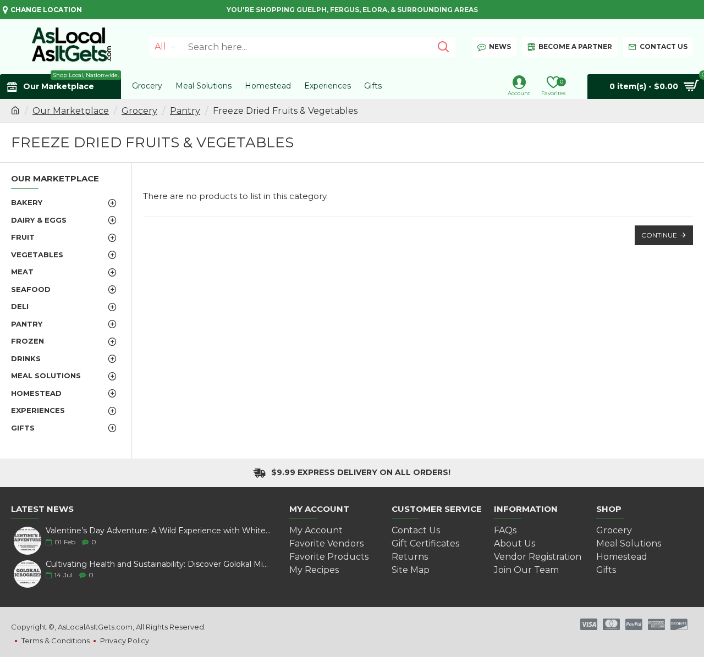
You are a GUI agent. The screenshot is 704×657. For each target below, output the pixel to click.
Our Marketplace (70, 111)
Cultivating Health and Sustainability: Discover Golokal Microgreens (158, 564)
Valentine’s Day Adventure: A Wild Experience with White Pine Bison (158, 531)
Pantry (185, 111)
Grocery (139, 111)
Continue (659, 235)
